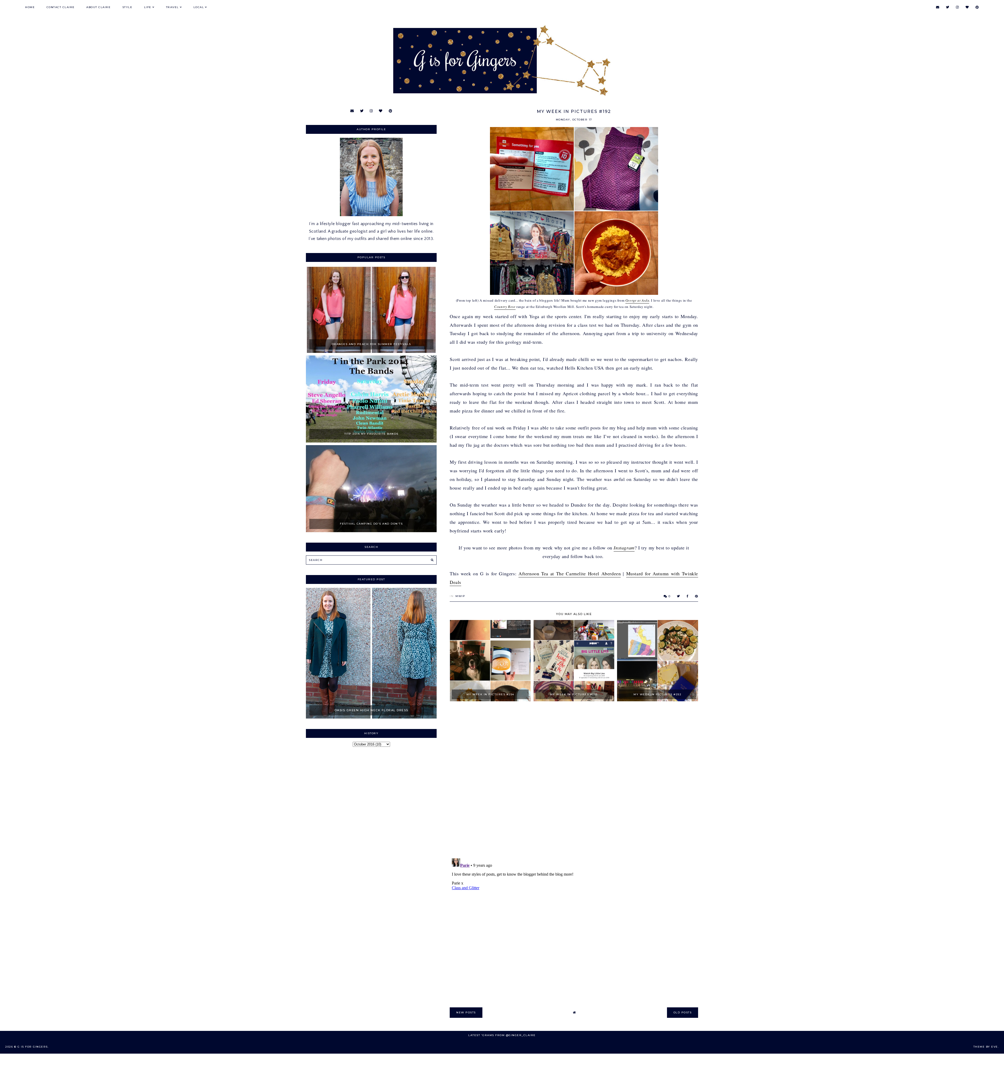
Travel (172, 7)
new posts (466, 1012)
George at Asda (637, 300)
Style (127, 7)
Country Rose (504, 306)
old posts (683, 1012)
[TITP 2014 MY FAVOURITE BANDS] (371, 441)
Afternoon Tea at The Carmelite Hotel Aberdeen (569, 573)
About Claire (98, 7)
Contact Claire (61, 7)
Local (198, 7)
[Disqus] (574, 780)
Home (30, 7)
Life (147, 7)
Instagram (624, 547)
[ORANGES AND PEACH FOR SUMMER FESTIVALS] (371, 351)
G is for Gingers (33, 1046)
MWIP (460, 596)
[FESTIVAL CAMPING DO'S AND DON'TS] (371, 531)
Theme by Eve (985, 1046)
